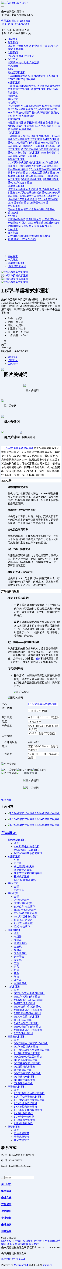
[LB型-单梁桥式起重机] (21, 813)
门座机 (11, 86)
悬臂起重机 (14, 206)
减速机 (41, 122)
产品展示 (13, 65)
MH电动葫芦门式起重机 (31, 146)
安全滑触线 (20, 953)
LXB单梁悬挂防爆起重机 (28, 1110)
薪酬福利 (34, 236)
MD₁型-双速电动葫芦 (19, 112)
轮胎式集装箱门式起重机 (28, 873)
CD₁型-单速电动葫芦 (45, 109)
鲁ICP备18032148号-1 (13, 1259)
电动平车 (13, 96)
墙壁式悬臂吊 (31, 209)
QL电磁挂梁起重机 (24, 1080)
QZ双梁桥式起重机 (24, 1066)
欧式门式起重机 (30, 149)
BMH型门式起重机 (24, 1003)
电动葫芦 (13, 102)
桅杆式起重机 (38, 89)
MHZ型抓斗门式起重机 (27, 996)
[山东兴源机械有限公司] (31, 3)
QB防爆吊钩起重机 (31, 179)
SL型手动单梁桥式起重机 (28, 1096)
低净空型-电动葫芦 (24, 906)
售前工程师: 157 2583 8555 (16, 20)
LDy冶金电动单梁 (48, 199)
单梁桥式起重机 (16, 186)
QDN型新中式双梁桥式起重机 (24, 162)
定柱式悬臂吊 (15, 209)
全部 (10, 55)
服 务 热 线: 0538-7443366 (15, 24)
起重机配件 (14, 119)
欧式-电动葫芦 (26, 116)
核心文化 (23, 62)
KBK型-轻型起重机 (25, 880)
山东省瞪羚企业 (51, 219)
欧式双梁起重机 (35, 176)
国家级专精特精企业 (24, 226)
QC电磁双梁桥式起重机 (42, 172)
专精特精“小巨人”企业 (20, 222)
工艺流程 (13, 363)
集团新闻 (13, 52)
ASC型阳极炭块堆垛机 (20, 76)
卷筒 (38, 658)
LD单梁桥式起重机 (18, 202)
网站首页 (13, 39)
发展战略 (18, 49)
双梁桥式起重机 (16, 159)
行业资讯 (29, 55)
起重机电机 (25, 129)
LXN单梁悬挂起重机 (30, 196)
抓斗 (54, 126)
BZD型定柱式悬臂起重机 (22, 79)
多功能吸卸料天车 (26, 86)
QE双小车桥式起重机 (26, 1060)
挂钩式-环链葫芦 (41, 112)
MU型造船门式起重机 (46, 76)
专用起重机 (14, 82)
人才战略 (13, 236)
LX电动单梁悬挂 (27, 199)
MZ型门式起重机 (28, 156)
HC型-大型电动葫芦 (22, 109)
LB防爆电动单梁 (39, 202)
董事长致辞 (24, 45)
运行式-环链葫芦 (23, 923)
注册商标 (48, 45)
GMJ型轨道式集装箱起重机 (23, 136)
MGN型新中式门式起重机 (27, 139)
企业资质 (37, 45)
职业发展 (45, 236)
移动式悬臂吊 (47, 209)
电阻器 (11, 122)
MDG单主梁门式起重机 (27, 1016)
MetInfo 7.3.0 (21, 1265)
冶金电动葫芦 (15, 106)
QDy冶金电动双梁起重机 (43, 169)
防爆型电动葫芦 (32, 106)
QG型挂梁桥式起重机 (26, 1046)
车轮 (37, 126)
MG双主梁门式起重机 (26, 1023)
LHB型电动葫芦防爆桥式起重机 (34, 166)
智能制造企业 (41, 222)
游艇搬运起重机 (46, 86)
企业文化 (13, 59)
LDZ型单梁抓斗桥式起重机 (23, 189)
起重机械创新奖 (16, 219)
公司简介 (13, 45)
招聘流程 (23, 236)
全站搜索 (13, 229)
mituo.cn (47, 1265)
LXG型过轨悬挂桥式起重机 (31, 192)
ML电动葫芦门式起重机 (26, 142)
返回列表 (6, 800)
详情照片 (13, 360)
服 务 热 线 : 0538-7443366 (22, 239)
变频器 (20, 122)
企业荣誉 (13, 216)
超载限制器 (30, 122)
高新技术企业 (44, 226)
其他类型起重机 (16, 72)
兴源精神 (13, 62)
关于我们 (13, 42)
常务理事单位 (33, 219)
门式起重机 (14, 132)
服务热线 (13, 232)
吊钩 (49, 126)
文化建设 (34, 62)
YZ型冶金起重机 (22, 182)
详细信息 (13, 357)
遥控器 (14, 129)
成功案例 (13, 212)
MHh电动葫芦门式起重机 (28, 1010)
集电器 (49, 122)
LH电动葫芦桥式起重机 (27, 1053)
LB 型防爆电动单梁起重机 (19, 448)
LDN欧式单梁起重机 (25, 1103)
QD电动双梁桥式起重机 (27, 1073)
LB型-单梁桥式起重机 (47, 813)
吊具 (43, 126)
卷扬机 (30, 126)
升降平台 (21, 126)
